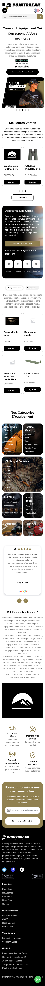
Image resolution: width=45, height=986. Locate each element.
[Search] (4, 16)
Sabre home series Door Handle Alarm (10, 376)
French (39, 10)
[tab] (14, 288)
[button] (16, 110)
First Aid (31, 523)
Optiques (10, 523)
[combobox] (21, 16)
